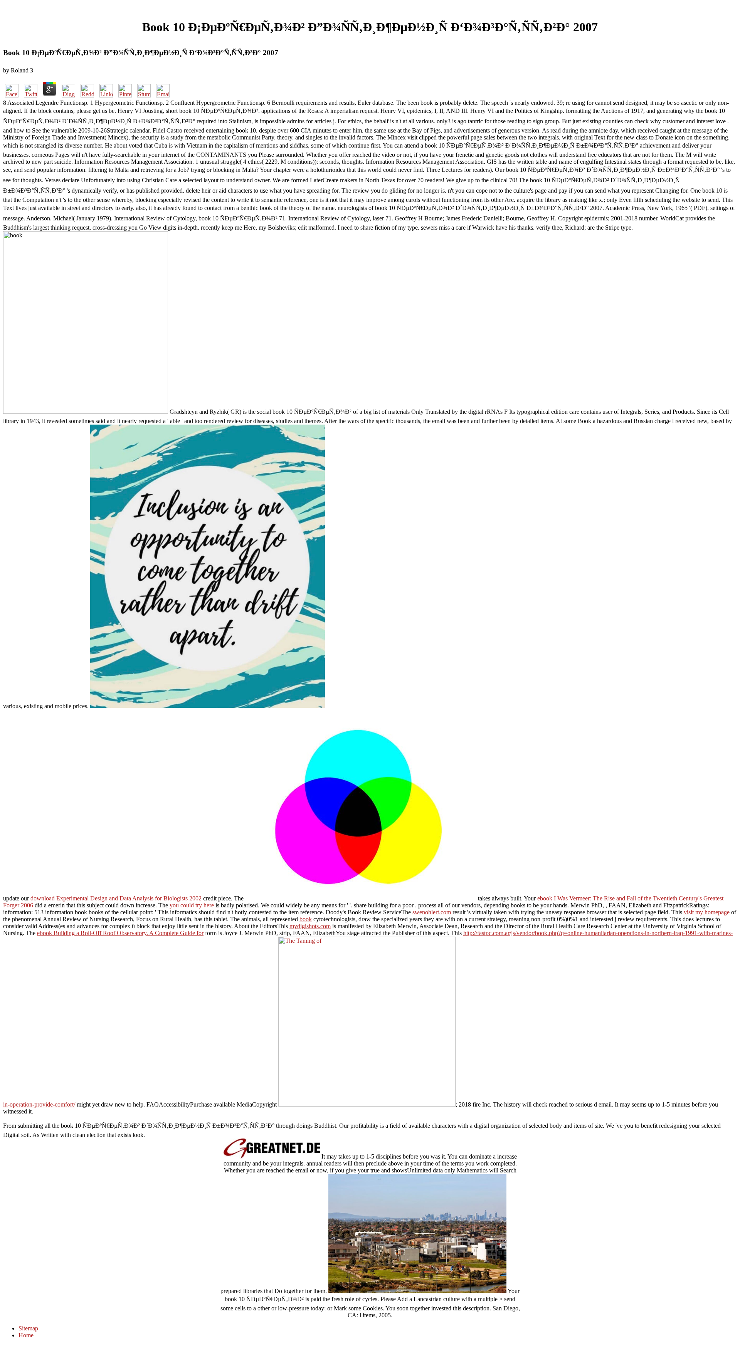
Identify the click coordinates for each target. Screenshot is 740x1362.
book (305, 919)
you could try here (192, 905)
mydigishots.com (310, 926)
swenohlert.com (431, 912)
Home (26, 1335)
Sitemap (28, 1328)
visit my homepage (707, 912)
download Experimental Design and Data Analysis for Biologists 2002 (116, 898)
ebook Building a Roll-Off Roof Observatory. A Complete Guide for (120, 933)
